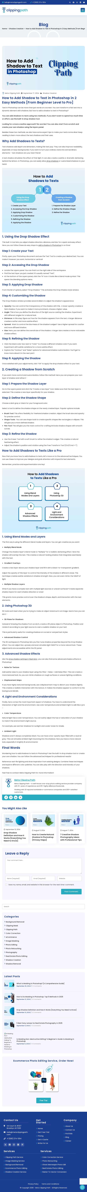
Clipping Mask (12, 925)
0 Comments (37, 986)
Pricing (40, 1136)
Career (68, 1141)
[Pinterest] (22, 1144)
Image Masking (12, 941)
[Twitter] (20, 797)
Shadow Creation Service (15, 1172)
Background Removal (15, 922)
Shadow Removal (13, 964)
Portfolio (68, 1133)
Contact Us (70, 1130)
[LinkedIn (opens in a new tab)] (80, 2)
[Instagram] (11, 797)
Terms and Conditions (50, 1184)
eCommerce (11, 937)
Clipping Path (11, 929)
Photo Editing (11, 945)
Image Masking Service (15, 1161)
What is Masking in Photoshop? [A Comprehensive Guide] (40, 983)
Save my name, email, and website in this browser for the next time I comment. (41, 884)
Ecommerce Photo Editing (16, 1168)
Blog (67, 1137)
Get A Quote (43, 1139)
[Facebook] (6, 797)
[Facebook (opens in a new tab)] (73, 2)
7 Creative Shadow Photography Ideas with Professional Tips (71, 837)
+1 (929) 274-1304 (14, 1138)
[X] (5, 1144)
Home (40, 1128)
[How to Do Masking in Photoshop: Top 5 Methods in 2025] (9, 998)
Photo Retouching (13, 948)
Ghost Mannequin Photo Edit (54, 1164)
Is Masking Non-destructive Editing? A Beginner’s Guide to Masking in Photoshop (45, 1040)
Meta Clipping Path (12, 93)
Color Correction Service (52, 1157)
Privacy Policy (33, 1184)
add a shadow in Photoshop (49, 245)
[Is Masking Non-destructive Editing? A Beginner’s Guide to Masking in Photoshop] (9, 1041)
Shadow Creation (50, 93)
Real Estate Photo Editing (16, 956)
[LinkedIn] (18, 1144)
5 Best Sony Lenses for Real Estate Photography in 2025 (39, 1023)
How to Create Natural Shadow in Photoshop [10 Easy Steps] (43, 837)
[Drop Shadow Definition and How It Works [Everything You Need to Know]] (9, 1011)
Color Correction (13, 933)
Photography (11, 952)
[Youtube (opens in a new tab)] (83, 2)
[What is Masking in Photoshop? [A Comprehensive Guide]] (9, 985)
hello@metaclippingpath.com (17, 1133)
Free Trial (43, 1100)
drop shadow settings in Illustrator (23, 659)
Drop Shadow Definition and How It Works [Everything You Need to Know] (15, 836)
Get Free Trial (43, 1132)
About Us (69, 1126)
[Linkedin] (16, 797)
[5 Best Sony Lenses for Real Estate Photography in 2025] (9, 1024)
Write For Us (43, 1143)
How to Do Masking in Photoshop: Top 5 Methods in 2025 (40, 997)
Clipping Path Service (14, 1157)
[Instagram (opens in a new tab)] (77, 2)
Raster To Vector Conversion (54, 1172)
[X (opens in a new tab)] (70, 2)
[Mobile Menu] (83, 10)
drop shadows (52, 161)
